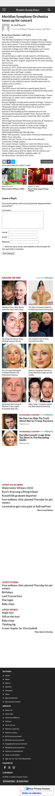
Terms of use (10, 725)
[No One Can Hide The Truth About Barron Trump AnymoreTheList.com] (9, 421)
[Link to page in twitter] (13, 162)
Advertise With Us (12, 717)
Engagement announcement (16, 744)
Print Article (47, 162)
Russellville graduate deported (19, 495)
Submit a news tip (12, 729)
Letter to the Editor (12, 755)
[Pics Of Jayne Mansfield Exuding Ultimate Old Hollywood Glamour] (14, 356)
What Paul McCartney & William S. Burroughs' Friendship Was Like (11, 406)
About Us (9, 710)
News (7, 679)
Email (5, 237)
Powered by (41, 278)
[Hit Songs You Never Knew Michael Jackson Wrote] (14, 324)
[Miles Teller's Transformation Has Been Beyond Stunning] (41, 389)
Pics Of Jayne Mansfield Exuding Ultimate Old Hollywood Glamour (11, 372)
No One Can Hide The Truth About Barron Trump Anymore (36, 421)
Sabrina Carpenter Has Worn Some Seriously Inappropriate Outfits (40, 372)
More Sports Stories (43, 632)
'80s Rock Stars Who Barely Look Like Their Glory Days (13, 308)
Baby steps (8, 603)
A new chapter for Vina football (19, 628)
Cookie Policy (23, 781)
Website (5, 241)
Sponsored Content (12, 702)
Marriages (7, 599)
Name (5, 232)
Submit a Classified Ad (14, 751)
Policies (8, 721)
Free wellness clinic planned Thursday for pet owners (27, 501)
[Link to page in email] (4, 162)
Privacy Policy (10, 781)
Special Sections (11, 698)
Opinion (8, 687)
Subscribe (9, 714)
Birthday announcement (14, 740)
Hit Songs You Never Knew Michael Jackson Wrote (12, 340)
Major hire (8, 612)
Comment (7, 210)
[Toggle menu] (4, 10)
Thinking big (8, 624)
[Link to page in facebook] (9, 162)
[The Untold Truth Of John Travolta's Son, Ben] (41, 324)
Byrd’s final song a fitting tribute (38, 190)
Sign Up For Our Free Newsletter (18, 759)
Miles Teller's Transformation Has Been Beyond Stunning (40, 405)
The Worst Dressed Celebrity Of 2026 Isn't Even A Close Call (41, 308)
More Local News (44, 510)
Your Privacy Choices (39, 788)
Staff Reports (20, 25)
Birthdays (7, 592)
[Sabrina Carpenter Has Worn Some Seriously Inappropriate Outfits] (41, 356)
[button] (49, 9)
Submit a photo (11, 732)
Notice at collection (31, 793)
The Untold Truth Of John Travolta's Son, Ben (39, 340)
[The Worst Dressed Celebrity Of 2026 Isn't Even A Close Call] (41, 292)
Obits (7, 694)
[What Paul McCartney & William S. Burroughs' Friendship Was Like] (14, 389)
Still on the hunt (11, 616)
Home (7, 675)
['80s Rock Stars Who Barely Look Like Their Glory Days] (14, 292)
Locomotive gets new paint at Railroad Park (26, 506)
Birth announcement (13, 736)
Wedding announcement (15, 747)
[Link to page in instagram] (14, 767)
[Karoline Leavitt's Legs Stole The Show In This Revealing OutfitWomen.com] (9, 438)
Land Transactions (12, 596)
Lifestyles (9, 690)
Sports (7, 683)
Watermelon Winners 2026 (13, 189)
